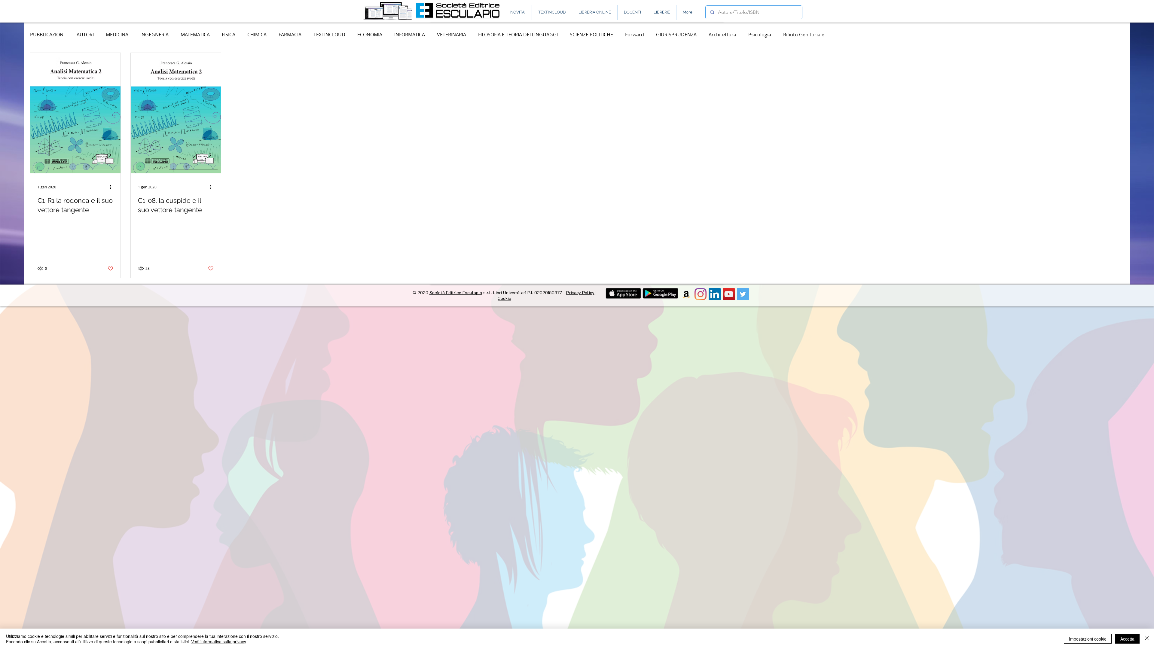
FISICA (228, 34)
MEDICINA (117, 34)
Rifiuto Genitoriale (803, 34)
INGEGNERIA (154, 34)
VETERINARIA (451, 34)
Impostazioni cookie (1088, 639)
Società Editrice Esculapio (455, 292)
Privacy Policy (580, 292)
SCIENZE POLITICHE (591, 34)
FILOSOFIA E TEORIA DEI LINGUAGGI (518, 34)
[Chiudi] (1146, 638)
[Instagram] (701, 294)
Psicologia (759, 34)
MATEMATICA (195, 34)
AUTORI (85, 34)
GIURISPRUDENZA (676, 34)
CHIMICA (257, 34)
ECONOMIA (369, 34)
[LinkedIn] (715, 294)
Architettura (722, 34)
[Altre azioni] (112, 186)
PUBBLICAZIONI (47, 34)
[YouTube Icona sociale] (729, 294)
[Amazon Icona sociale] (686, 294)
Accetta (1127, 639)
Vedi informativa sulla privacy (218, 641)
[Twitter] (743, 294)
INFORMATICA (409, 34)
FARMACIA (290, 34)
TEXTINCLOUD (329, 34)
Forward (634, 34)
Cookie (504, 298)
